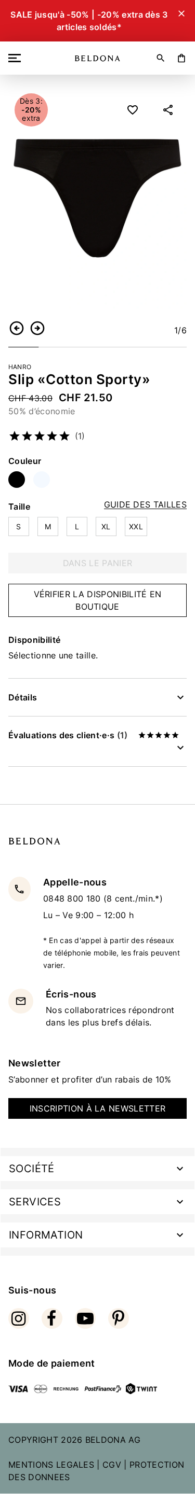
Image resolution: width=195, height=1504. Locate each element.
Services (35, 1202)
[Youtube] (85, 1318)
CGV (111, 1464)
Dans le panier (97, 563)
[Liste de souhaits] (132, 109)
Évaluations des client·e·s (67, 735)
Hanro (19, 367)
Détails (22, 697)
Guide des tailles (145, 504)
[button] (16, 328)
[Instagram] (18, 1318)
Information (46, 1235)
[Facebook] (52, 1318)
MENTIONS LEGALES (51, 1464)
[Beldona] (97, 58)
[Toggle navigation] (16, 58)
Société (32, 1168)
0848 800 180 (73, 898)
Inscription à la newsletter (98, 1108)
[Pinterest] (118, 1318)
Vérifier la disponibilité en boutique (98, 600)
